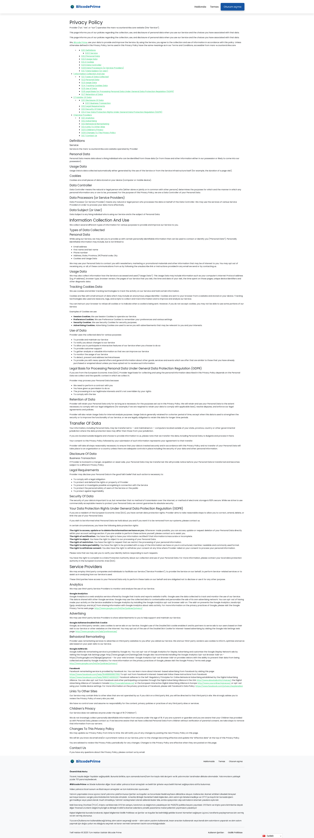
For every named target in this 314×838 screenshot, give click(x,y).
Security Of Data (91, 109)
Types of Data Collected (95, 76)
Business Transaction (98, 103)
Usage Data (89, 59)
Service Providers (82, 115)
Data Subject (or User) (94, 70)
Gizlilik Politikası (235, 832)
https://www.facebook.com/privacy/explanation (219, 686)
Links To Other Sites (93, 126)
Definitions (88, 50)
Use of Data (89, 88)
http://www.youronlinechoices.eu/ (213, 683)
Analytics (87, 118)
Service (91, 53)
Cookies (87, 62)
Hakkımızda (209, 761)
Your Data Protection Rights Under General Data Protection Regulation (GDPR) (121, 112)
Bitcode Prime (80, 42)
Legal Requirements (93, 106)
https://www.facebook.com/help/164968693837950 (95, 674)
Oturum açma (232, 6)
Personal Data (90, 56)
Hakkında (200, 6)
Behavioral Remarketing (95, 123)
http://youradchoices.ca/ (122, 683)
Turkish (270, 835)
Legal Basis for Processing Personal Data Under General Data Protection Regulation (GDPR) (127, 91)
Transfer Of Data (82, 97)
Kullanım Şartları (216, 832)
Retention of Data (92, 94)
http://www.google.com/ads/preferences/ (96, 631)
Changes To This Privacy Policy (98, 132)
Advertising (89, 120)
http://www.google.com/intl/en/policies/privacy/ (118, 608)
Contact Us (89, 135)
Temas (214, 6)
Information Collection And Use (89, 73)
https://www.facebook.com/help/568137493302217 (94, 677)
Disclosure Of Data (92, 100)
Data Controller (91, 65)
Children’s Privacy (92, 129)
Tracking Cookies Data (94, 85)
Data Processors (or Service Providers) (102, 67)
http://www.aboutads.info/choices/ (214, 680)
